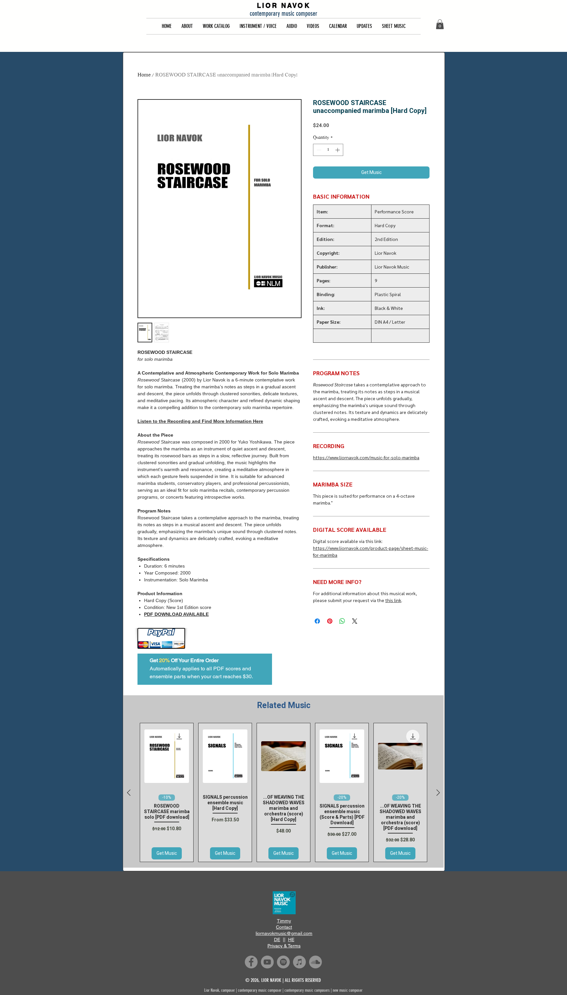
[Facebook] (251, 962)
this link (393, 600)
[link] (440, 24)
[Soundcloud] (315, 962)
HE (291, 939)
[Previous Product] (128, 792)
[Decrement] (318, 150)
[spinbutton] (328, 150)
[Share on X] (355, 621)
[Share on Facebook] (317, 621)
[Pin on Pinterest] (330, 621)
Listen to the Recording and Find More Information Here (200, 421)
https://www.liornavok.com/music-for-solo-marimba (366, 457)
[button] (187, 26)
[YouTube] (267, 962)
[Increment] (338, 150)
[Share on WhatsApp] (342, 621)
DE (277, 939)
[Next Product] (438, 792)
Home (144, 75)
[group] (283, 793)
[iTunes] (299, 962)
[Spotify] (283, 962)
